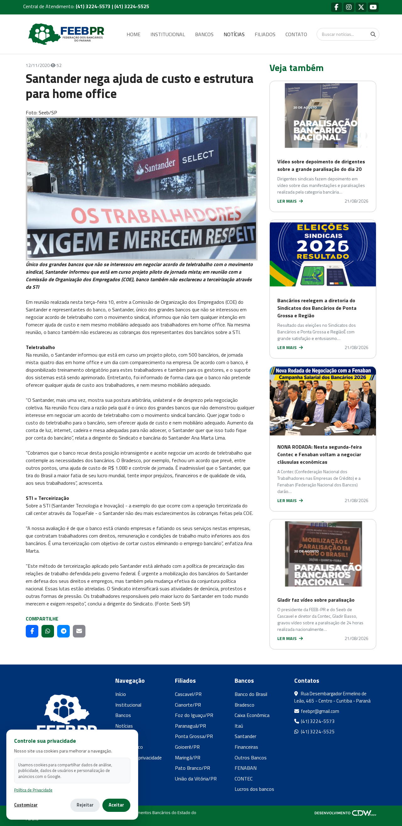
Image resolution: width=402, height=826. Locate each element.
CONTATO (296, 34)
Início (120, 694)
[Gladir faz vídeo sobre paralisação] (323, 553)
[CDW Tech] (345, 812)
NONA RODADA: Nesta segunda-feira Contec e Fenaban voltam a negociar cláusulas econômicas (319, 454)
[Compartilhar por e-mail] (79, 631)
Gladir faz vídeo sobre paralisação (316, 600)
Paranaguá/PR (190, 726)
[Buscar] (373, 34)
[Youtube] (373, 7)
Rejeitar (85, 804)
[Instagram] (348, 7)
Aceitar (116, 804)
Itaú (239, 726)
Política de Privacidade (33, 790)
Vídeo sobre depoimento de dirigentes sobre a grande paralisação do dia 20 (321, 165)
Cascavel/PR (188, 694)
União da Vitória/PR (196, 778)
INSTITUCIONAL (167, 34)
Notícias (124, 726)
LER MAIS (287, 201)
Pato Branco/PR (192, 768)
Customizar (26, 805)
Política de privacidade (138, 757)
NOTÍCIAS (234, 34)
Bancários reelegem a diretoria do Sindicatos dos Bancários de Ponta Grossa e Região (316, 308)
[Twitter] (361, 7)
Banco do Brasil (251, 694)
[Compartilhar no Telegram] (63, 631)
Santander (245, 736)
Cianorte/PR (188, 704)
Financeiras (246, 747)
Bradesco (244, 704)
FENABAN (246, 768)
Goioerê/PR (187, 747)
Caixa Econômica (252, 715)
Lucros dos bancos (254, 789)
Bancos (123, 715)
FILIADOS (265, 34)
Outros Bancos (251, 757)
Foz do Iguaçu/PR (194, 715)
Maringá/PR (187, 757)
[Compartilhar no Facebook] (32, 631)
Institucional (128, 704)
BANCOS (204, 34)
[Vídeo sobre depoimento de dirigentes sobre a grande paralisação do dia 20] (323, 115)
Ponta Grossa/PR (194, 736)
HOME (133, 34)
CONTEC (244, 778)
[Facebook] (336, 7)
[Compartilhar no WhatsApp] (47, 631)
